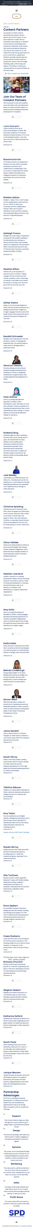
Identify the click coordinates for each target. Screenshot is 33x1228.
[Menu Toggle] (16, 1222)
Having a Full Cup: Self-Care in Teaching (16, 832)
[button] (16, 10)
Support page (23, 3)
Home (5, 23)
